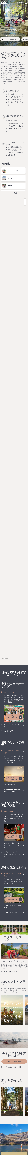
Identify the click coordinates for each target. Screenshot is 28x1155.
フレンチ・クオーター (11, 692)
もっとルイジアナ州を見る (15, 1067)
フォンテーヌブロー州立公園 (12, 752)
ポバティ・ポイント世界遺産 (12, 875)
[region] (14, 429)
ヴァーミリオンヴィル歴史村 (12, 906)
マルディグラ (8, 731)
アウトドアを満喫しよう (12, 39)
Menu (21, 3)
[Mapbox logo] (5, 658)
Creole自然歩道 (9, 785)
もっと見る (13, 193)
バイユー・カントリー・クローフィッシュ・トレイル (12, 854)
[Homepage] (4, 3)
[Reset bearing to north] (25, 204)
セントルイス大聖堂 (11, 912)
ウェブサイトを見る (13, 1061)
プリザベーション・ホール (12, 725)
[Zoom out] (25, 202)
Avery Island (8, 811)
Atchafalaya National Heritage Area (12, 790)
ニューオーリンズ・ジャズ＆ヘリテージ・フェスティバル (12, 845)
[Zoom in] (25, 200)
